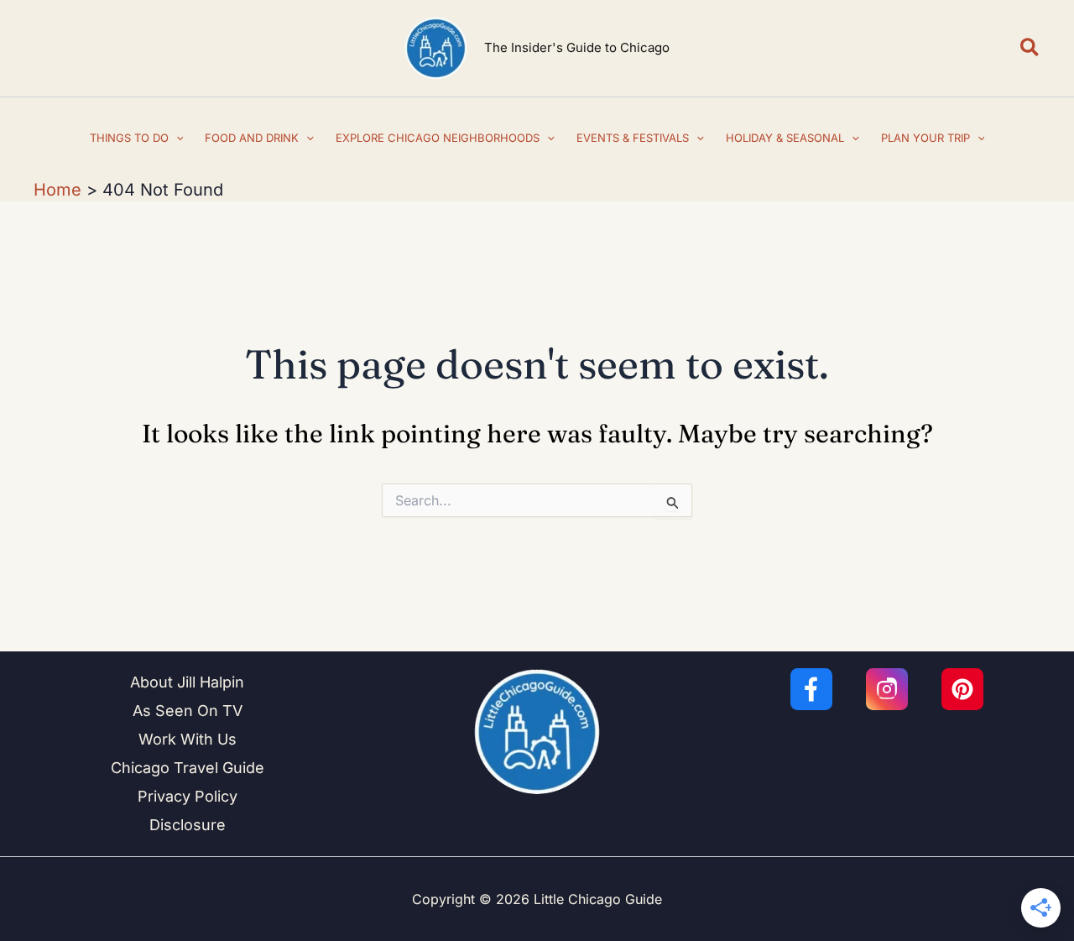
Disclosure (187, 825)
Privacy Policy (187, 796)
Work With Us (187, 739)
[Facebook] (811, 689)
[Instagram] (887, 689)
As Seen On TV (187, 710)
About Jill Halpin (187, 682)
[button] (1030, 48)
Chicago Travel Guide (187, 767)
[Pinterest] (962, 689)
